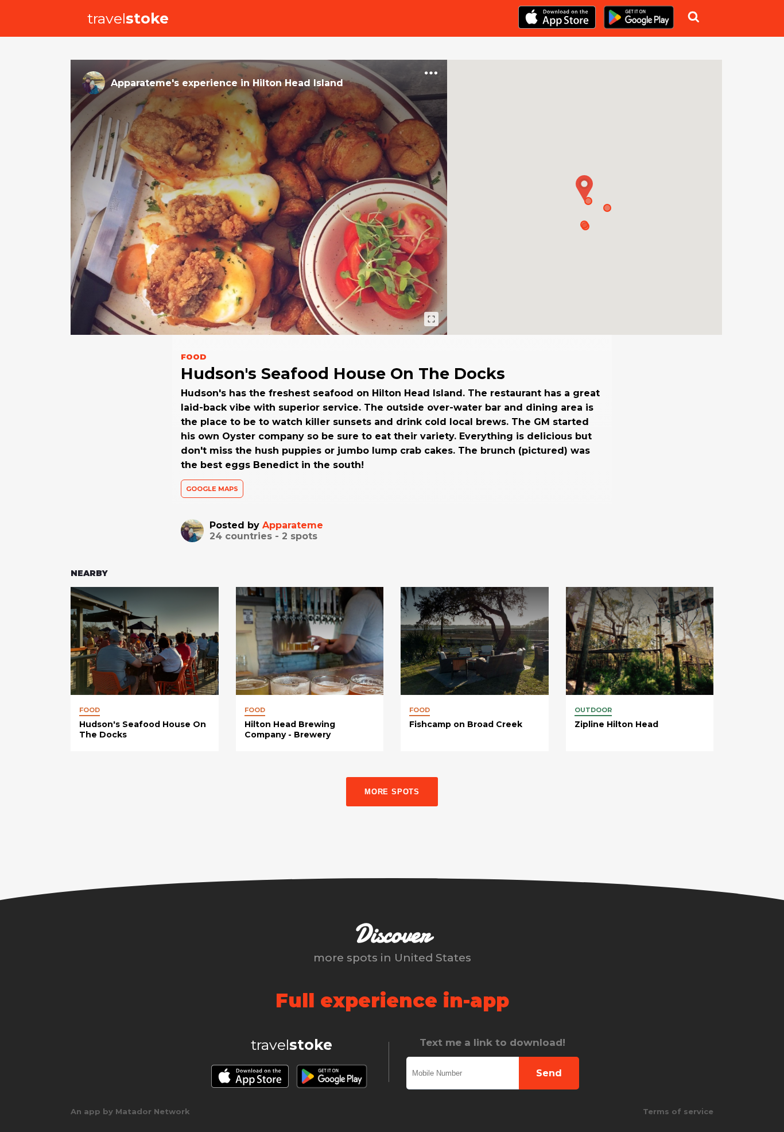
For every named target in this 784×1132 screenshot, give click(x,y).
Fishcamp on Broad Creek (465, 724)
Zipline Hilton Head (616, 724)
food (89, 710)
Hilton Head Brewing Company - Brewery (289, 729)
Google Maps (212, 489)
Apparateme (292, 525)
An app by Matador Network (130, 1111)
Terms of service (678, 1111)
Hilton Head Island (298, 83)
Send (549, 1073)
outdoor (593, 710)
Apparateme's (145, 83)
